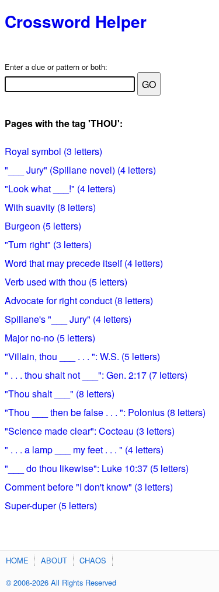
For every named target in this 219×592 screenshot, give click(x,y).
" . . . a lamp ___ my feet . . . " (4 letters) (84, 449)
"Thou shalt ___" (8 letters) (59, 393)
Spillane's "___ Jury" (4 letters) (68, 319)
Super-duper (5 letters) (51, 505)
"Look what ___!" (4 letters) (60, 188)
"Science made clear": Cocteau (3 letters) (90, 431)
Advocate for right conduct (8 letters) (79, 300)
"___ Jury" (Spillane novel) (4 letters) (80, 170)
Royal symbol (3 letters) (53, 151)
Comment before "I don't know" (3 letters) (89, 487)
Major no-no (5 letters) (50, 337)
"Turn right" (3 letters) (48, 244)
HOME (17, 560)
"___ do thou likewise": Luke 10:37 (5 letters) (97, 468)
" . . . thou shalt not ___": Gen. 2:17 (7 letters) (96, 375)
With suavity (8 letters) (50, 207)
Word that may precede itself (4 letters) (84, 263)
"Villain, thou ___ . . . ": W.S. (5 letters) (82, 356)
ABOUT (54, 560)
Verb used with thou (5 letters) (66, 281)
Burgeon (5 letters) (43, 225)
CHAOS (92, 560)
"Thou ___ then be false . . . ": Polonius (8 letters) (105, 412)
